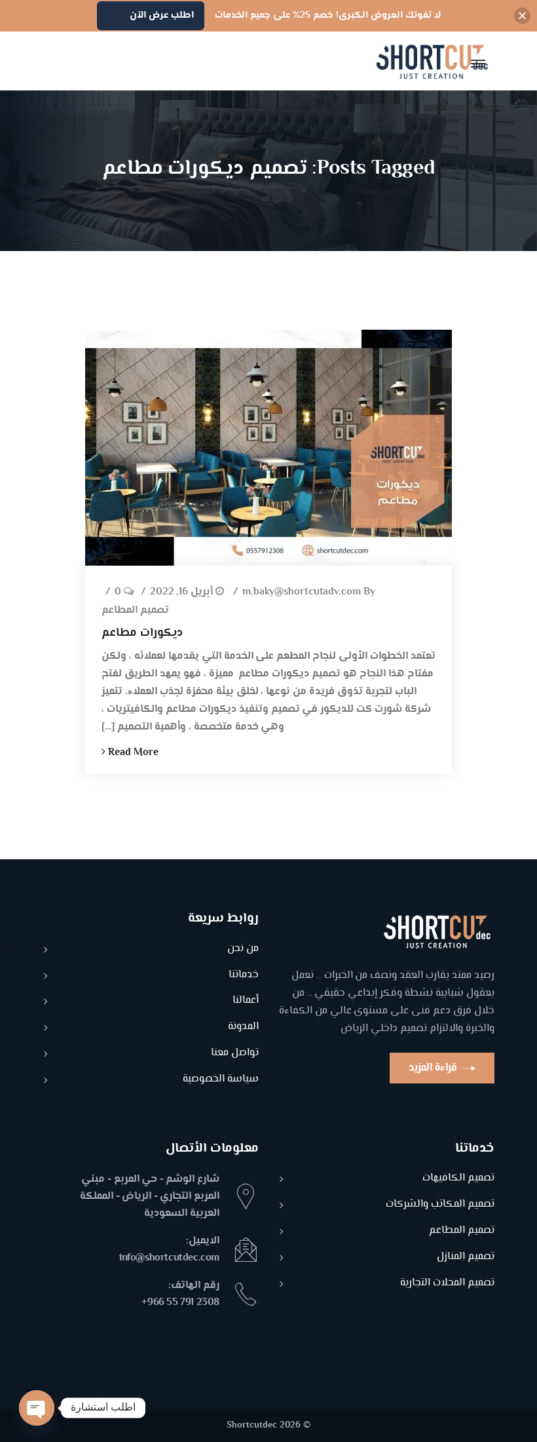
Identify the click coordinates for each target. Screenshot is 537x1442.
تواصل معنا (235, 1053)
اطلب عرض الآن (162, 15)
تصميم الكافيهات (458, 1178)
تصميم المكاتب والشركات (440, 1205)
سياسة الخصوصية (221, 1079)
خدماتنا (244, 975)
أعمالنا (245, 1001)
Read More (131, 753)
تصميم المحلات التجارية (447, 1283)
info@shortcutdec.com (169, 1258)
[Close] (522, 16)
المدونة (243, 1027)
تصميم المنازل (465, 1257)
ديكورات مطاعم (142, 633)
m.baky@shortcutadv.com (301, 592)
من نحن (243, 949)
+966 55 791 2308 (180, 1303)
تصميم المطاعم (135, 611)
